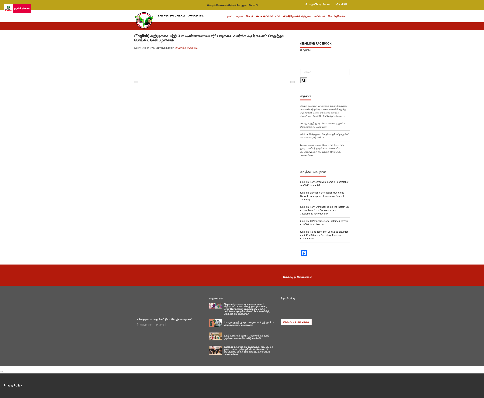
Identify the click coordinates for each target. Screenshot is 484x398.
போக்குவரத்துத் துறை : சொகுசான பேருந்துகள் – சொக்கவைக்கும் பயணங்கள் (322, 125)
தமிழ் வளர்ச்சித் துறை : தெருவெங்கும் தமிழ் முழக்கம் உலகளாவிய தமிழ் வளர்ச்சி (325, 136)
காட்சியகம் (319, 16)
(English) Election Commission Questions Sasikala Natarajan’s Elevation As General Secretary (322, 196)
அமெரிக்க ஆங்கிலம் (186, 47)
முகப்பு (230, 16)
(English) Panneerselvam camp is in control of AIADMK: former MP (324, 184)
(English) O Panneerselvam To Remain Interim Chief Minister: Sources (324, 223)
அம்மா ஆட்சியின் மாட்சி (268, 16)
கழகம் (240, 16)
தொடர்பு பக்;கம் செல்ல (296, 321)
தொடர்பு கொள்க (336, 16)
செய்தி (249, 16)
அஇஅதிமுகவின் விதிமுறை (297, 16)
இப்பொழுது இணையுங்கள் (297, 276)
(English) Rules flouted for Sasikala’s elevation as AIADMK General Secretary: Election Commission (324, 235)
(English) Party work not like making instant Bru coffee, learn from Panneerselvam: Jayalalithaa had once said (324, 210)
